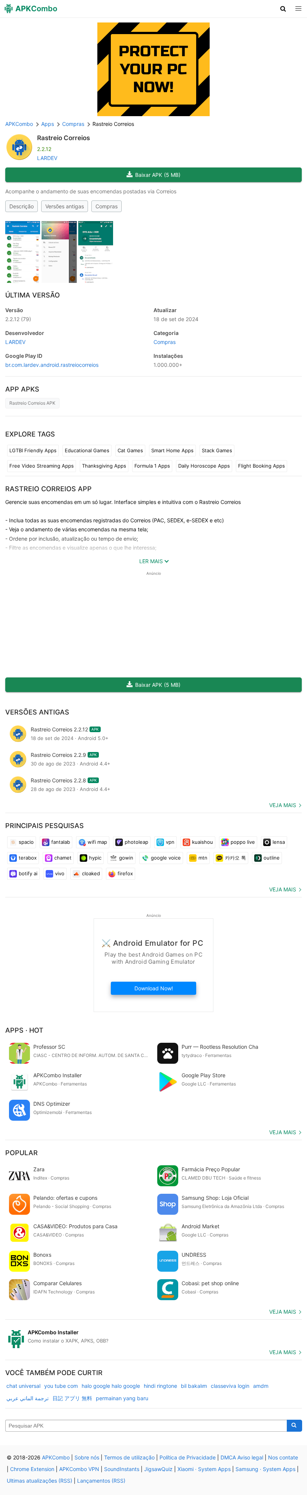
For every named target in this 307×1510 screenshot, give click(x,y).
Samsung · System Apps (265, 1469)
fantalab (60, 842)
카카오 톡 (235, 858)
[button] (283, 8)
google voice (166, 858)
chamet (63, 858)
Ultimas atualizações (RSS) (39, 1480)
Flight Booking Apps (261, 466)
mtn (202, 858)
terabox (28, 858)
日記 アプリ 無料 (72, 1398)
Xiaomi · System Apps (204, 1469)
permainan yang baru (122, 1398)
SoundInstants (121, 1469)
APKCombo (19, 124)
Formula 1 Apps (152, 466)
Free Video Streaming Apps (41, 466)
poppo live (243, 842)
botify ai (28, 873)
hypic (95, 858)
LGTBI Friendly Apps (33, 450)
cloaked (91, 873)
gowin (126, 858)
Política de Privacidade (187, 1457)
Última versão (32, 295)
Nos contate (283, 1457)
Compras (106, 206)
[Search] (294, 1426)
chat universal (23, 1386)
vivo (59, 873)
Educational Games (87, 450)
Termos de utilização (129, 1457)
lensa (279, 842)
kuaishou (202, 842)
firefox (125, 873)
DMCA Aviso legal (242, 1457)
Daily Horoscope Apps (204, 466)
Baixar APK (157, 175)
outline (272, 858)
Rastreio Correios (63, 138)
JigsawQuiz (158, 1469)
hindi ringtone (160, 1386)
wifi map (97, 842)
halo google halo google (111, 1386)
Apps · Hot (24, 1030)
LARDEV (47, 158)
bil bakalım (194, 1386)
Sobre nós (87, 1457)
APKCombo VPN (79, 1469)
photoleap (136, 842)
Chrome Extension (32, 1469)
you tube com (61, 1386)
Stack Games (217, 450)
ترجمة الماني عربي (27, 1398)
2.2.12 (18, 319)
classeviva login (230, 1386)
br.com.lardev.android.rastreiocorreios (51, 365)
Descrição (21, 206)
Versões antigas (64, 206)
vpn (170, 842)
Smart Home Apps (172, 450)
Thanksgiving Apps (104, 466)
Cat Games (130, 450)
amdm (260, 1386)
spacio (26, 842)
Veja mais (282, 805)
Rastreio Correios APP (48, 489)
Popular (21, 1153)
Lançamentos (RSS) (101, 1480)
